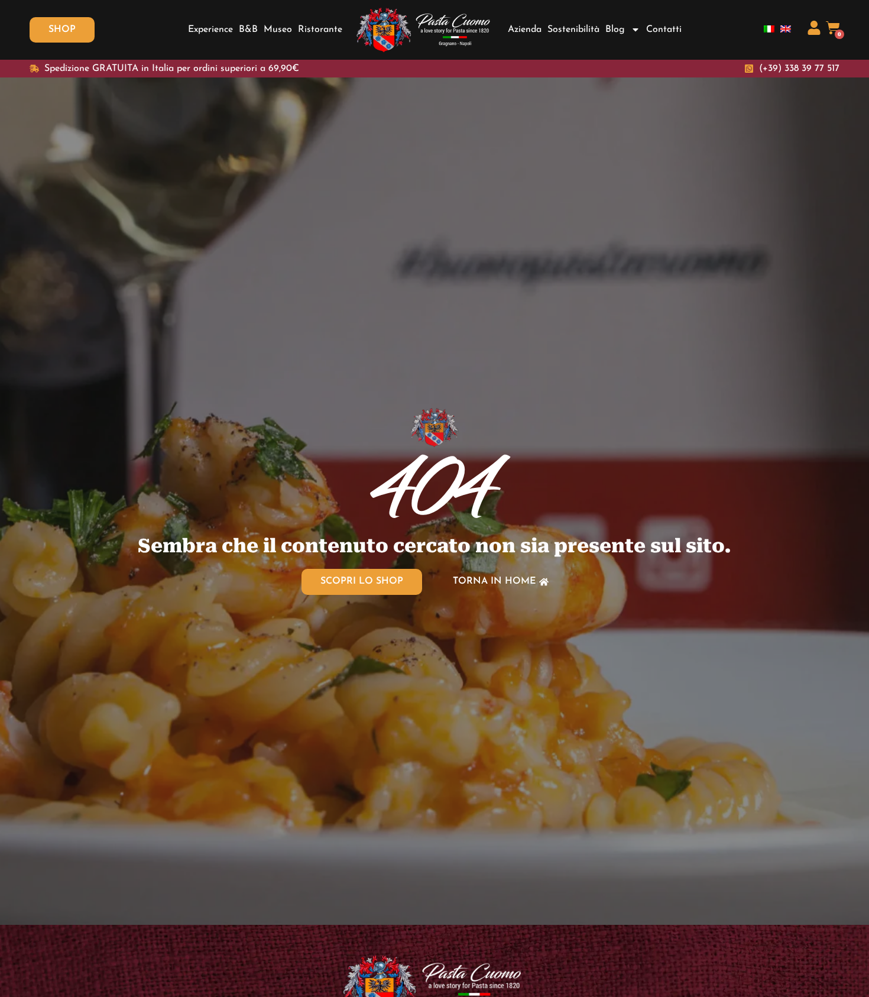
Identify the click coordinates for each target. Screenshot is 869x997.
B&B (248, 29)
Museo (278, 29)
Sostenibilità (573, 29)
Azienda (524, 29)
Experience (210, 29)
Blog (615, 29)
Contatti (664, 29)
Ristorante (320, 29)
